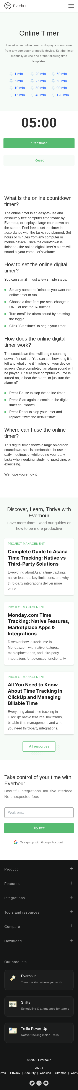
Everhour (21, 6)
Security (30, 1072)
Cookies (45, 1072)
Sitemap (61, 1072)
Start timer (39, 143)
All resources (39, 746)
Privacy (15, 1072)
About (39, 1068)
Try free (39, 828)
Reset (39, 160)
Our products (15, 962)
